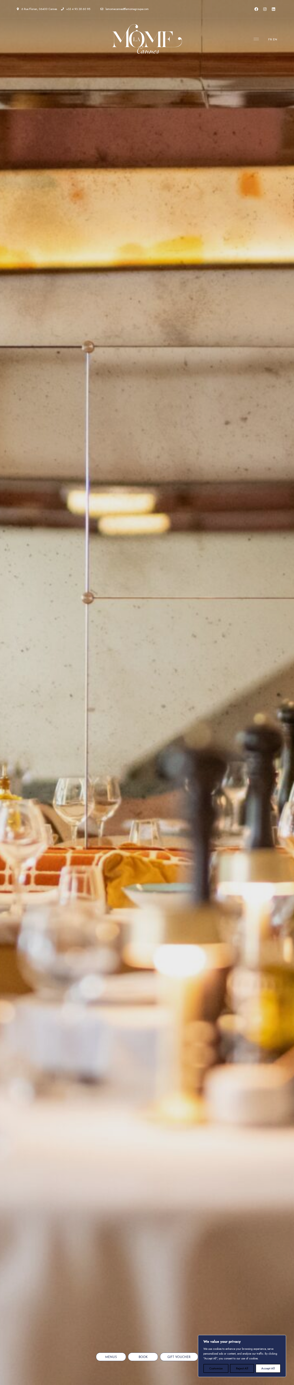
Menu (255, 39)
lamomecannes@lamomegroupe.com (127, 9)
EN (275, 39)
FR (270, 39)
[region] (242, 1356)
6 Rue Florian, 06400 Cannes (39, 9)
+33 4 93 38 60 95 (77, 9)
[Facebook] (256, 9)
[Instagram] (265, 9)
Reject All (242, 1368)
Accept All (268, 1368)
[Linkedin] (273, 9)
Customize (216, 1368)
